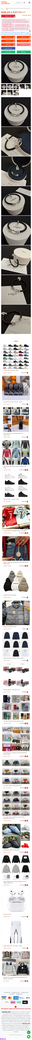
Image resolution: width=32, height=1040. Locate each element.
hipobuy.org (24, 989)
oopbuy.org (7, 989)
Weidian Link (8, 16)
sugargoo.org (16, 989)
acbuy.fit (12, 994)
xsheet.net (7, 992)
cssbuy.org (8, 991)
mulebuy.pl (19, 994)
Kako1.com (15, 991)
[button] (3, 69)
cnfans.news (24, 992)
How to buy (8, 52)
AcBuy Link (8, 44)
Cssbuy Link (8, 41)
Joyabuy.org (24, 991)
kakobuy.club (15, 992)
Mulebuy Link (24, 41)
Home (2, 8)
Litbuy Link (23, 37)
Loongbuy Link (23, 44)
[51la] (3, 1039)
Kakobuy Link (8, 37)
